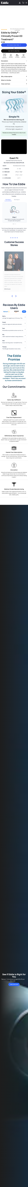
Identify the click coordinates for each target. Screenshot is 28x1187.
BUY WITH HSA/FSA (14, 51)
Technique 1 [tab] (8, 199)
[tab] (23, 199)
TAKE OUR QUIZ (14, 984)
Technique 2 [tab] (17, 199)
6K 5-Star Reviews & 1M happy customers (17, 29)
